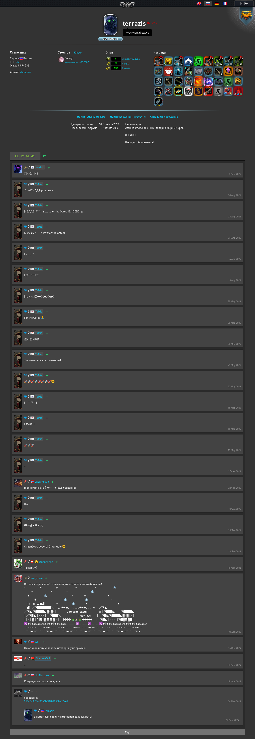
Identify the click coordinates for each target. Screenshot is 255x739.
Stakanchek (46, 561)
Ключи (78, 52)
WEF (37, 642)
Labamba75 (42, 481)
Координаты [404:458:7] (77, 62)
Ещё (127, 732)
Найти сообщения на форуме (128, 116)
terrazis (49, 710)
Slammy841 (43, 658)
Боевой (126, 68)
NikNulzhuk (42, 675)
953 (18, 61)
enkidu (40, 167)
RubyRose (36, 578)
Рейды (125, 63)
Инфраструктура (131, 58)
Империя (25, 72)
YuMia (38, 184)
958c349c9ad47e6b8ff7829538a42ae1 (46, 701)
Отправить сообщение (164, 116)
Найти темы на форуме (91, 116)
